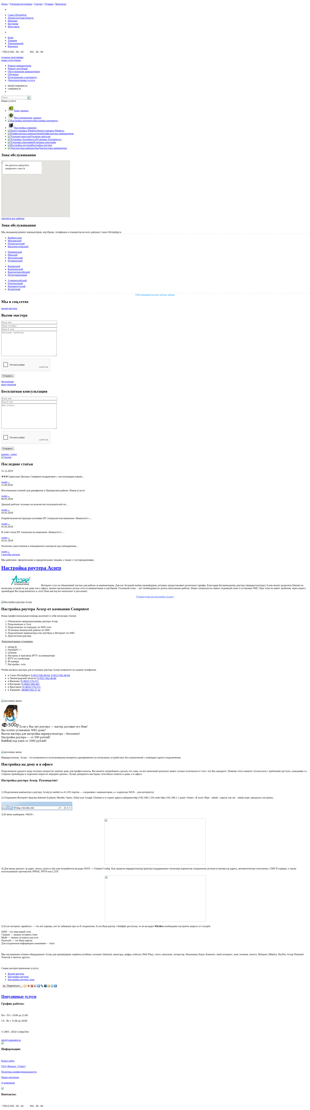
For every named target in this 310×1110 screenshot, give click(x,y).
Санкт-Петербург (17, 15)
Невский (12, 255)
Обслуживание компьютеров (24, 71)
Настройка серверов (25, 127)
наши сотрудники (11, 60)
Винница (13, 46)
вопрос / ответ (9, 454)
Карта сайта (7, 1060)
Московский (14, 240)
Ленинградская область (21, 17)
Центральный (15, 283)
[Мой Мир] (45, 986)
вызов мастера (9, 308)
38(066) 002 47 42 (30, 689)
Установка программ (44, 142)
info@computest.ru (11, 1040)
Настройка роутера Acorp (31, 568)
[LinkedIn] (38, 986)
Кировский (14, 266)
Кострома (13, 23)
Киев (10, 37)
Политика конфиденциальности (19, 1071)
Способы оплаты (10, 554)
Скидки (38, 4)
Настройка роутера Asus (21, 979)
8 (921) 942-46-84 (46, 678)
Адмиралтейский (17, 280)
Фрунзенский (15, 257)
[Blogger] (25, 986)
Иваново (12, 20)
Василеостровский (18, 246)
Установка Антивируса (48, 139)
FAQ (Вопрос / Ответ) (13, 1066)
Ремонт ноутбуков (18, 68)
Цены (4, 4)
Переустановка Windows (50, 130)
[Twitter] (52, 986)
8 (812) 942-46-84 (60, 675)
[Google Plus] (32, 986)
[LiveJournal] (42, 986)
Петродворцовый (17, 275)
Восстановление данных (27, 117)
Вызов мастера (16, 973)
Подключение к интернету (22, 77)
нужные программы (12, 57)
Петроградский (16, 243)
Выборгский (15, 237)
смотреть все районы (12, 218)
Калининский (15, 269)
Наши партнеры (10, 1077)
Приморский (15, 252)
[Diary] (28, 986)
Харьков (12, 40)
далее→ (5, 482)
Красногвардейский (19, 272)
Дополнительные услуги (21, 80)
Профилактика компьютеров (58, 133)
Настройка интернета (46, 120)
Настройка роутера (41, 145)
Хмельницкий (15, 43)
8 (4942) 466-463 (30, 684)
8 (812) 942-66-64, (41, 675)
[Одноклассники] (49, 986)
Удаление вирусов (40, 136)
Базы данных (21, 110)
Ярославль (13, 26)
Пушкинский (15, 260)
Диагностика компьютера (53, 148)
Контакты (60, 4)
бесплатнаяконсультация (8, 383)
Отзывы (49, 4)
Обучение (13, 74)
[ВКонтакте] (55, 986)
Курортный (14, 289)
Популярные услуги (18, 996)
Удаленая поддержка (21, 4)
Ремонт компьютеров (19, 65)
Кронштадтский (17, 286)
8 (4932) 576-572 (30, 681)
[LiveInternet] (35, 986)
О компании (8, 1082)
